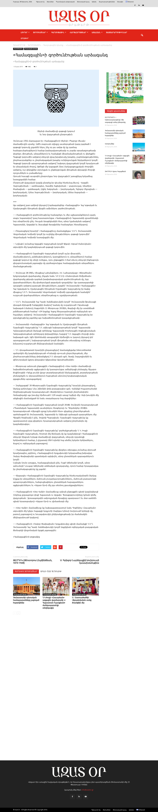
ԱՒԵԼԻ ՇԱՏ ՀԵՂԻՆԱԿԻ (51, 571)
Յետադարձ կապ (83, 2)
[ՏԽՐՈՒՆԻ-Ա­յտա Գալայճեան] (139, 174)
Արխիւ (94, 2)
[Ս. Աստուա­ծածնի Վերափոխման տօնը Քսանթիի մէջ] (85, 586)
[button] (142, 35)
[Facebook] (135, 5)
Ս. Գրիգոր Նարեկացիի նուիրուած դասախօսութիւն (79, 561)
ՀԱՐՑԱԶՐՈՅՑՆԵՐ (78, 32)
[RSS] (139, 5)
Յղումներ (50, 2)
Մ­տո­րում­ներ (109, 144)
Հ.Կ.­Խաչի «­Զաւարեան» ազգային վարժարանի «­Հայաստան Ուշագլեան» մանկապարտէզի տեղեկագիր (54, 603)
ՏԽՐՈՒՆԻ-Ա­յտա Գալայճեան (115, 171)
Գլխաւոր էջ (40, 2)
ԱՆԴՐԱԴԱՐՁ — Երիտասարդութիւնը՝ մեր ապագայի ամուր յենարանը (115, 120)
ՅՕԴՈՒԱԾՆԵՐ (39, 32)
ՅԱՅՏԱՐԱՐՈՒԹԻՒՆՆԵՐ (116, 32)
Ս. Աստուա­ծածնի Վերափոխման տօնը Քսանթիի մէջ (81, 600)
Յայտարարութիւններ (107, 2)
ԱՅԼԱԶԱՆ (96, 32)
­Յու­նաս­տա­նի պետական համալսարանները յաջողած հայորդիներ (26, 600)
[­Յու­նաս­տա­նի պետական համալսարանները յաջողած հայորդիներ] (26, 586)
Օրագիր (120, 2)
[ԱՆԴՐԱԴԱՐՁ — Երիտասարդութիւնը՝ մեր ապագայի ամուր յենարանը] (139, 120)
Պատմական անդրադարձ (65, 2)
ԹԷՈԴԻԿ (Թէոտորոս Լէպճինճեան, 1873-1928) (32, 561)
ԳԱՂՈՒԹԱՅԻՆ (57, 32)
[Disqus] (56, 654)
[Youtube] (143, 5)
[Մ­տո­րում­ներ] (139, 147)
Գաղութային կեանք (31, 48)
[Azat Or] (79, 18)
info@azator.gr (87, 790)
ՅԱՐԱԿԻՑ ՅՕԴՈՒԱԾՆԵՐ (26, 571)
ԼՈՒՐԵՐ (24, 32)
